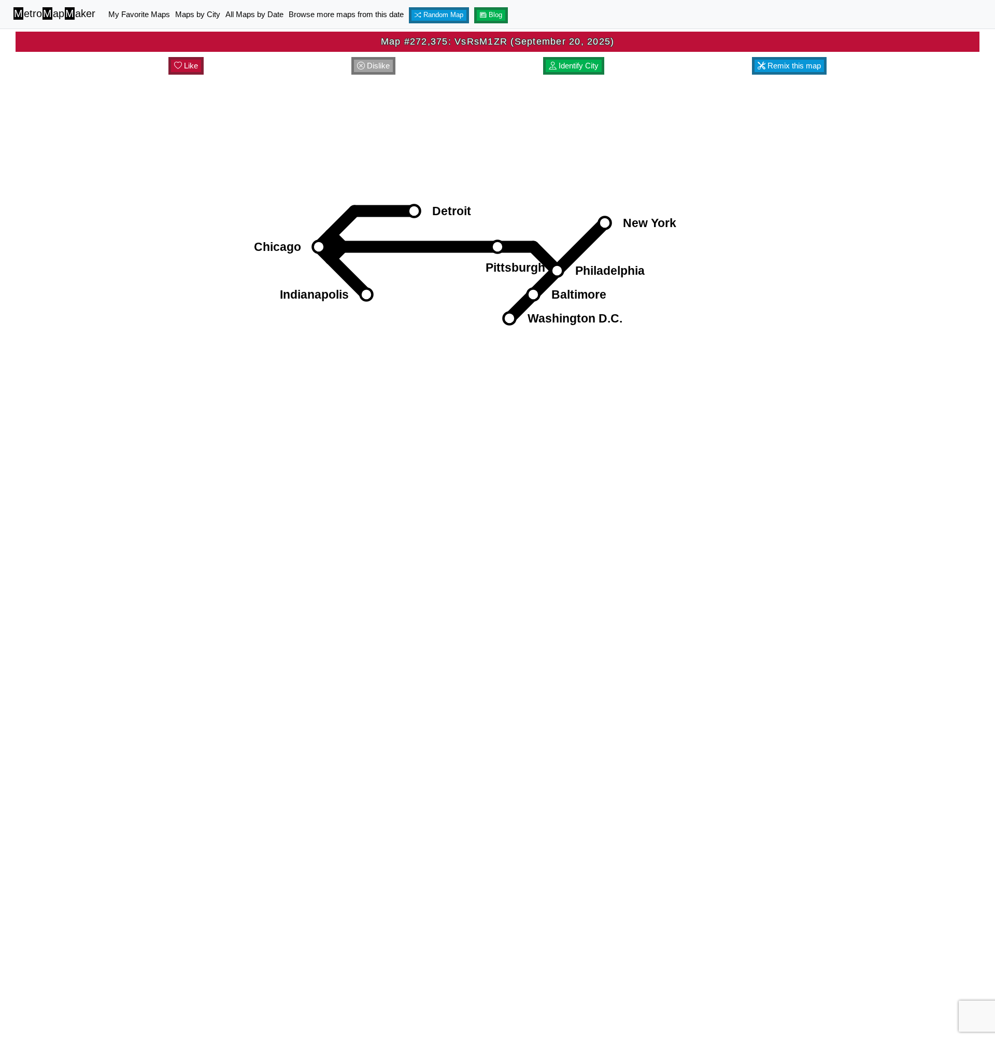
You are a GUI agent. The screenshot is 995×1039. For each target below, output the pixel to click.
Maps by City (197, 14)
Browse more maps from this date (346, 14)
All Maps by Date (254, 14)
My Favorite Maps (139, 14)
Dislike (377, 65)
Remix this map (793, 65)
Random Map (442, 15)
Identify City (578, 65)
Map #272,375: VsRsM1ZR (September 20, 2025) (498, 41)
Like (190, 65)
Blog (494, 15)
